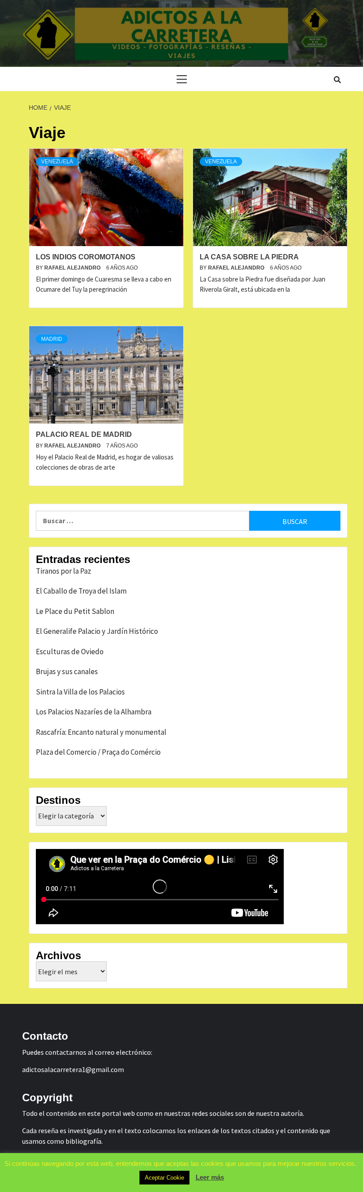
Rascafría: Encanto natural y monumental (101, 732)
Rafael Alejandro (73, 268)
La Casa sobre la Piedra (249, 257)
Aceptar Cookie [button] (164, 1177)
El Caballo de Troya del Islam (81, 591)
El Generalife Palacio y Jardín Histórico (97, 631)
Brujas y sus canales (67, 671)
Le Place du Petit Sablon (75, 611)
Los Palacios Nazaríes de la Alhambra (93, 712)
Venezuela (57, 161)
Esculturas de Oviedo (70, 651)
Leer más (210, 1177)
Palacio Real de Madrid (84, 434)
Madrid (51, 339)
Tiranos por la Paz (63, 571)
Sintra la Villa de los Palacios (80, 692)
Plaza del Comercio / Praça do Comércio (98, 752)
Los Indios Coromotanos (85, 257)
